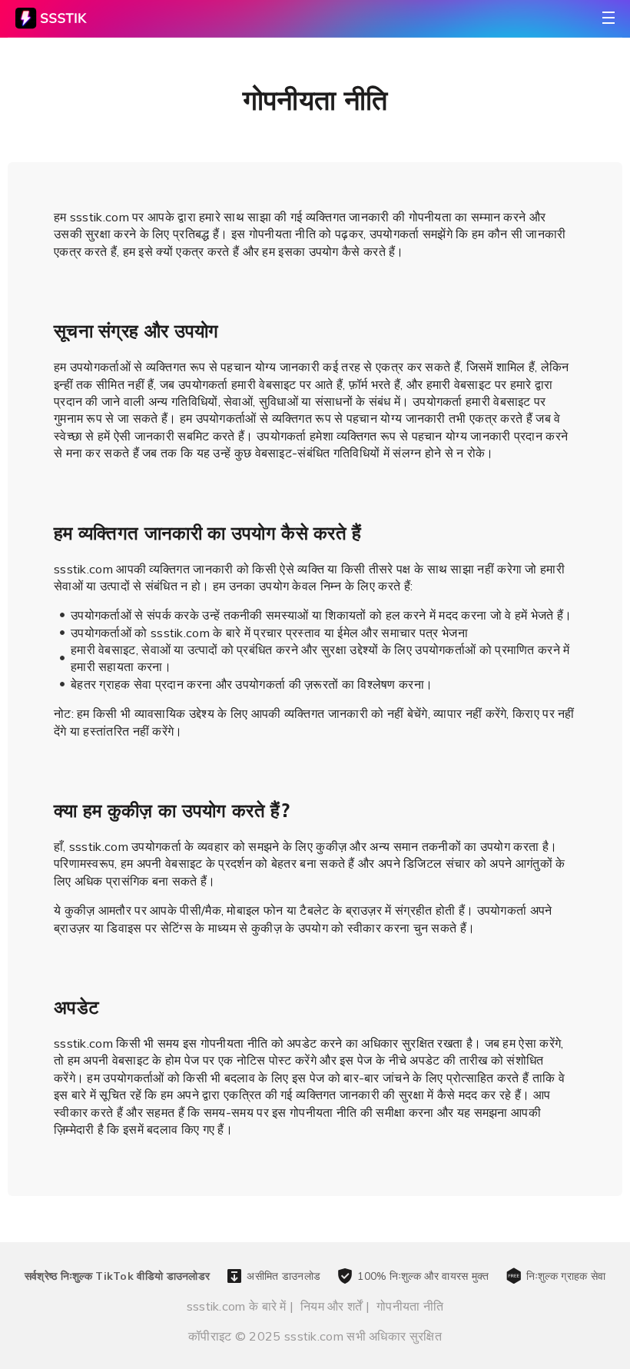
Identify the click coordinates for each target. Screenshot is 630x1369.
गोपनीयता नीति (409, 1306)
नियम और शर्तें (331, 1306)
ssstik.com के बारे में (237, 1306)
